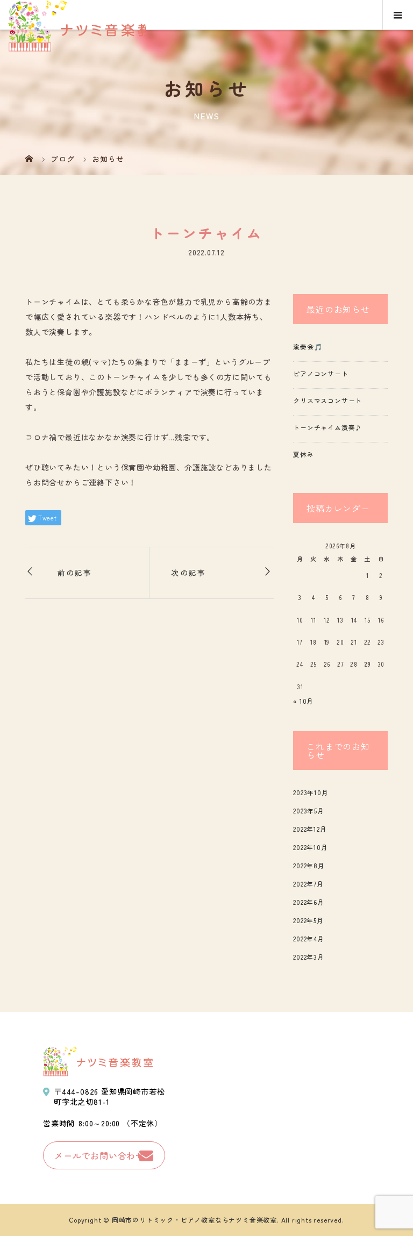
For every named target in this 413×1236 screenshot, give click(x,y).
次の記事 (188, 572)
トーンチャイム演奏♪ (327, 427)
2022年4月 (308, 938)
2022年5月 (308, 920)
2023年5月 (308, 810)
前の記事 (75, 572)
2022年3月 (308, 956)
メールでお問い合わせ (99, 1155)
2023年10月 (310, 792)
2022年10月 (310, 847)
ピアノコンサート (320, 373)
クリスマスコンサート (327, 400)
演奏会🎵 (307, 346)
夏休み (303, 454)
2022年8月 (309, 865)
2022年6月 (308, 901)
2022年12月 (309, 828)
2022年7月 (308, 883)
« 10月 (303, 700)
